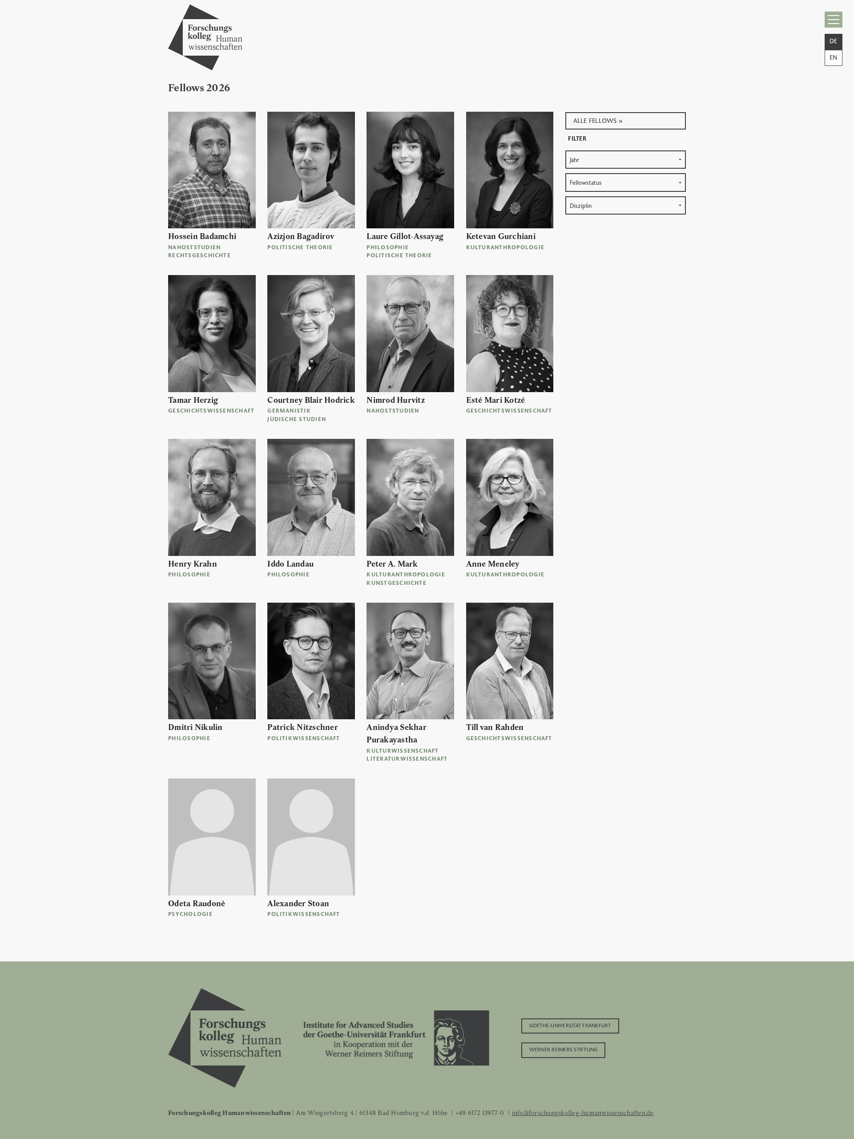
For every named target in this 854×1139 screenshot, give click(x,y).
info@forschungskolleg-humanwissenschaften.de (583, 1113)
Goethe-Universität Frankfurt (570, 1025)
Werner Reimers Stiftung (563, 1049)
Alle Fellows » (598, 120)
